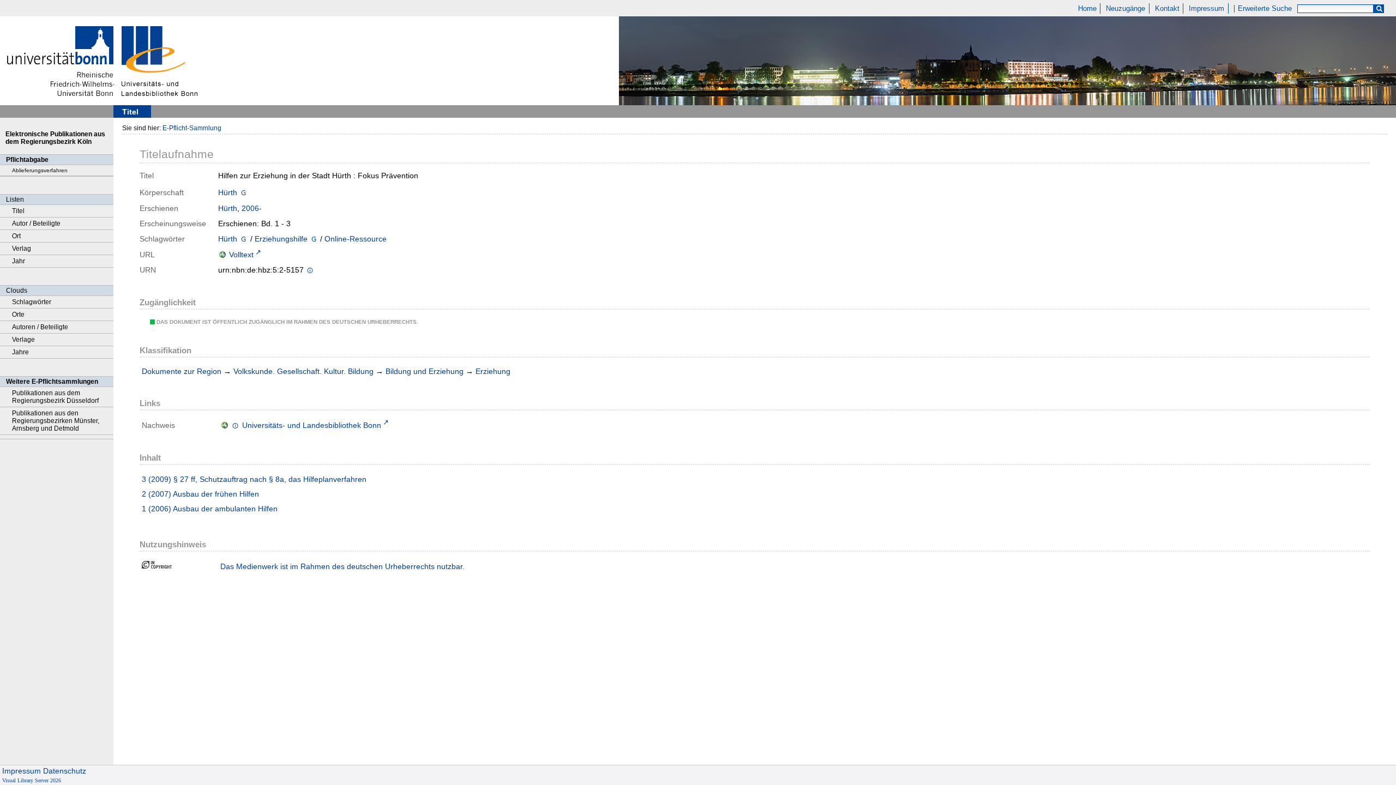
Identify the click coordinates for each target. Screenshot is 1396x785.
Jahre (20, 352)
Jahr (18, 261)
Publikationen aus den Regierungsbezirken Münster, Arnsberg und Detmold (55, 420)
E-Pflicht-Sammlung (192, 128)
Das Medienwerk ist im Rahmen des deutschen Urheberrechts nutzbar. (342, 566)
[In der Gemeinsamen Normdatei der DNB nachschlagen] (243, 193)
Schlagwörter (31, 302)
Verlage (23, 339)
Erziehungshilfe (281, 238)
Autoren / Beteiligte (40, 327)
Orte (18, 314)
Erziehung (493, 371)
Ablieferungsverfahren (40, 170)
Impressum (1206, 9)
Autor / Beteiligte (36, 223)
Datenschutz (64, 770)
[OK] (1379, 9)
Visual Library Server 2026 (31, 780)
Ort (16, 236)
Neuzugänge (1125, 9)
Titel (18, 211)
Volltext (241, 254)
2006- (252, 208)
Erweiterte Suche (1265, 9)
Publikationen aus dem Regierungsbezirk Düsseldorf (55, 396)
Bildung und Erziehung (425, 371)
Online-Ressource (355, 238)
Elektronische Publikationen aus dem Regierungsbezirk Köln (55, 138)
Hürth (227, 192)
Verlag (21, 248)
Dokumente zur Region (181, 371)
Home (1087, 9)
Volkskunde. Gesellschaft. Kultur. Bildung (303, 371)
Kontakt (1167, 9)
